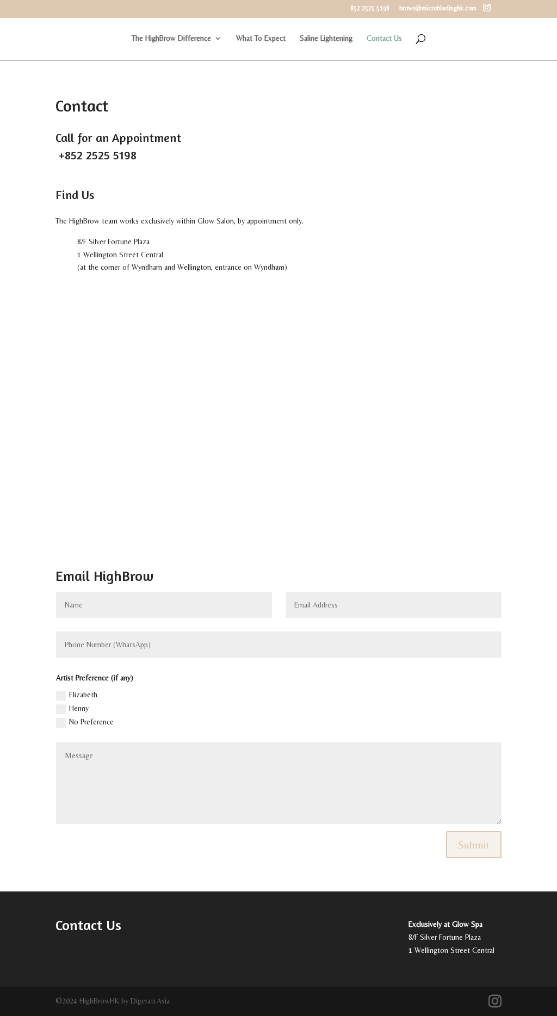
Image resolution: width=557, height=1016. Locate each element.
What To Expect (261, 38)
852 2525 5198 (369, 8)
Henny (79, 708)
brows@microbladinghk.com (437, 8)
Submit (474, 844)
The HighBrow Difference (171, 38)
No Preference (91, 721)
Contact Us (384, 38)
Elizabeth (83, 694)
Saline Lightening (326, 38)
